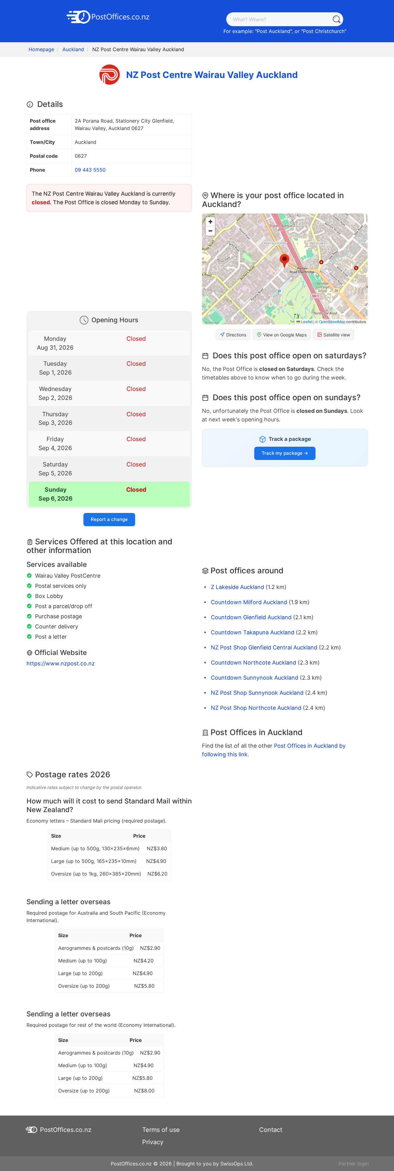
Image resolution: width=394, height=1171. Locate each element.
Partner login (354, 1164)
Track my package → (285, 453)
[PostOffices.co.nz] (109, 16)
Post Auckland (273, 31)
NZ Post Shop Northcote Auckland (256, 708)
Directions (236, 334)
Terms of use (161, 1129)
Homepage (41, 49)
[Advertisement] (109, 260)
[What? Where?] (336, 19)
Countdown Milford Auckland (249, 602)
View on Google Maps (285, 334)
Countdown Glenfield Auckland (251, 617)
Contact (270, 1129)
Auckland (73, 49)
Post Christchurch (323, 31)
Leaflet (306, 321)
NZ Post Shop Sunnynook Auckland (257, 692)
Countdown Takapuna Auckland (252, 632)
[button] (284, 261)
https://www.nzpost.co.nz (60, 663)
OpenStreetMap (332, 321)
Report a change (109, 519)
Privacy (152, 1142)
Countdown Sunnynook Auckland (254, 677)
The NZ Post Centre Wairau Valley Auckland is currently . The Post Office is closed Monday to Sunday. (103, 197)
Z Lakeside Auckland (237, 587)
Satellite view (337, 334)
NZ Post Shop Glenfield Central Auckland (264, 647)
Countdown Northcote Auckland (253, 662)
